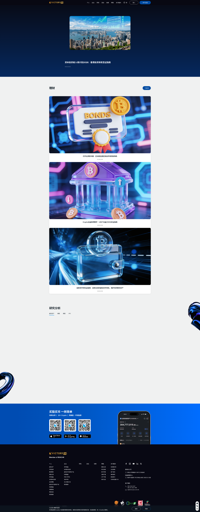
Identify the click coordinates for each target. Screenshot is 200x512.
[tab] (51, 313)
